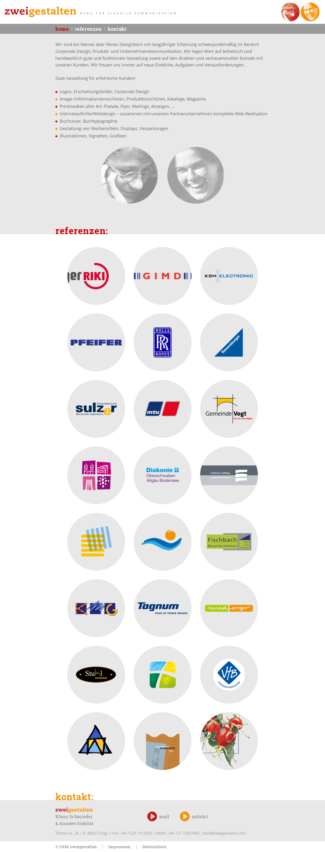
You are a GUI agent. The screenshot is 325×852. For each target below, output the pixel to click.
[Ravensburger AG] (229, 342)
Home (62, 29)
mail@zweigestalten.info (224, 833)
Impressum (119, 846)
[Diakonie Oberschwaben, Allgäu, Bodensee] (163, 475)
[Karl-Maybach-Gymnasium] (96, 608)
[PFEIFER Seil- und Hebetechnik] (96, 342)
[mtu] (163, 409)
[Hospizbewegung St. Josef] (163, 542)
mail (164, 816)
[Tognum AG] (163, 608)
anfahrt (200, 816)
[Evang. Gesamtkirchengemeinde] (96, 475)
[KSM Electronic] (229, 276)
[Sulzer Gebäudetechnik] (96, 409)
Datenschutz (154, 846)
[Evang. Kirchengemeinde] (163, 675)
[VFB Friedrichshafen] (229, 675)
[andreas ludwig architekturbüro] (229, 475)
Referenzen (88, 29)
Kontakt (117, 29)
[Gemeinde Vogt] (229, 409)
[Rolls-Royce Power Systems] (163, 342)
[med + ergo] (229, 608)
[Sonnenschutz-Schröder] (96, 542)
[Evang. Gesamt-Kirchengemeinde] (96, 741)
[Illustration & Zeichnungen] (229, 741)
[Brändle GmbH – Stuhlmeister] (96, 675)
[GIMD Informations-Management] (163, 276)
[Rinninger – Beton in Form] (96, 276)
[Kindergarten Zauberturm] (163, 741)
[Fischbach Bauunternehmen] (229, 542)
